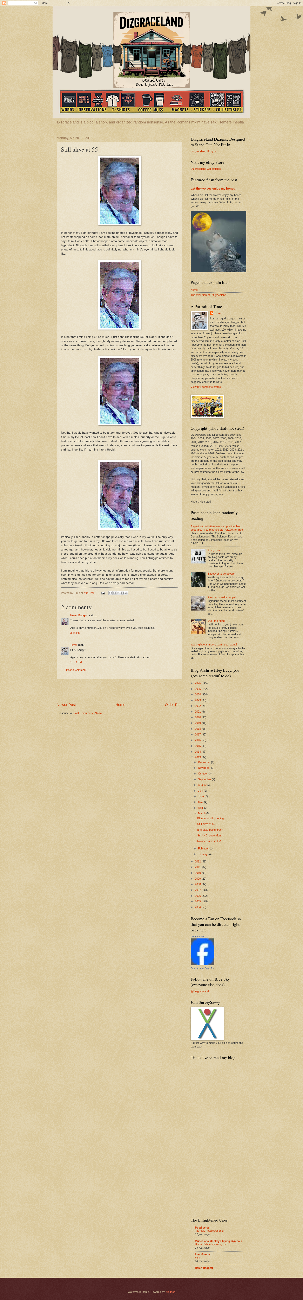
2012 (198, 861)
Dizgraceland (197, 936)
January (203, 854)
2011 (198, 867)
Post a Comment (76, 669)
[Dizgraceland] (202, 964)
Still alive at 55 (206, 824)
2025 (198, 688)
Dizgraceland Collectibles (206, 168)
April (201, 807)
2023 (198, 700)
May (201, 802)
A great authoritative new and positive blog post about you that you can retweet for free (217, 528)
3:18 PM (75, 633)
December (204, 762)
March (202, 813)
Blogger (170, 1291)
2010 (198, 872)
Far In (198, 1257)
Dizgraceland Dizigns (203, 151)
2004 (198, 907)
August (202, 784)
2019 (198, 723)
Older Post (173, 705)
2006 (198, 895)
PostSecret (202, 1227)
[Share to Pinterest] (126, 593)
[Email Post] (103, 592)
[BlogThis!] (114, 593)
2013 (198, 757)
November (204, 767)
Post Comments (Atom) (87, 713)
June (201, 796)
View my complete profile (206, 386)
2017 (198, 734)
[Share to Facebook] (122, 593)
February (203, 848)
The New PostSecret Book (209, 1230)
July (201, 790)
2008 (198, 884)
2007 (198, 890)
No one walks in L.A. (209, 841)
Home (120, 705)
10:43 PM (76, 662)
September (205, 779)
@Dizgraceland (200, 991)
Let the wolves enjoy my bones (213, 188)
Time (73, 644)
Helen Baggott (79, 615)
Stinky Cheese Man (209, 835)
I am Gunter (202, 1254)
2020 (198, 717)
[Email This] (110, 593)
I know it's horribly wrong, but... (212, 1244)
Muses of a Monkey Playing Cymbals (218, 1241)
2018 (198, 728)
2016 (198, 740)
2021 (198, 711)
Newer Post (66, 705)
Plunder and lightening (210, 818)
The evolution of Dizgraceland (208, 295)
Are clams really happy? (222, 597)
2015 (198, 745)
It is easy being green (210, 829)
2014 (198, 751)
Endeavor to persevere (221, 573)
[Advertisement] (119, 691)
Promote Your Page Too (202, 968)
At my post (214, 550)
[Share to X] (118, 593)
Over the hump (216, 620)
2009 (198, 878)
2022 (198, 705)
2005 (198, 901)
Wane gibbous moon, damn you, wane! (214, 644)
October (203, 773)
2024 (198, 694)
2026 (198, 683)
